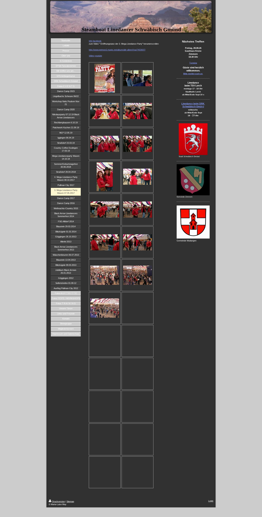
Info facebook (95, 41)
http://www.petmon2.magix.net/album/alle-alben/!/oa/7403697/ (117, 50)
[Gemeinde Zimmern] (193, 179)
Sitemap (70, 501)
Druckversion (58, 501)
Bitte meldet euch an (193, 74)
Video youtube (95, 56)
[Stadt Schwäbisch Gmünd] (193, 139)
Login (210, 501)
